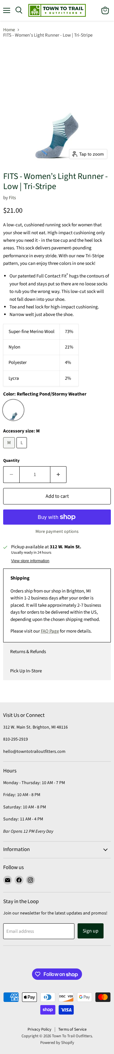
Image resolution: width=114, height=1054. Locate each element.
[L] (22, 450)
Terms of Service (72, 1029)
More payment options (57, 531)
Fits (12, 197)
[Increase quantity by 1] (58, 474)
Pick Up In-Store (26, 671)
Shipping (19, 578)
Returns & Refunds (28, 651)
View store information (30, 561)
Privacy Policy (39, 1029)
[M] (9, 450)
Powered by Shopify (57, 1042)
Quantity (11, 460)
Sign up (90, 930)
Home (9, 30)
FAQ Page (50, 631)
